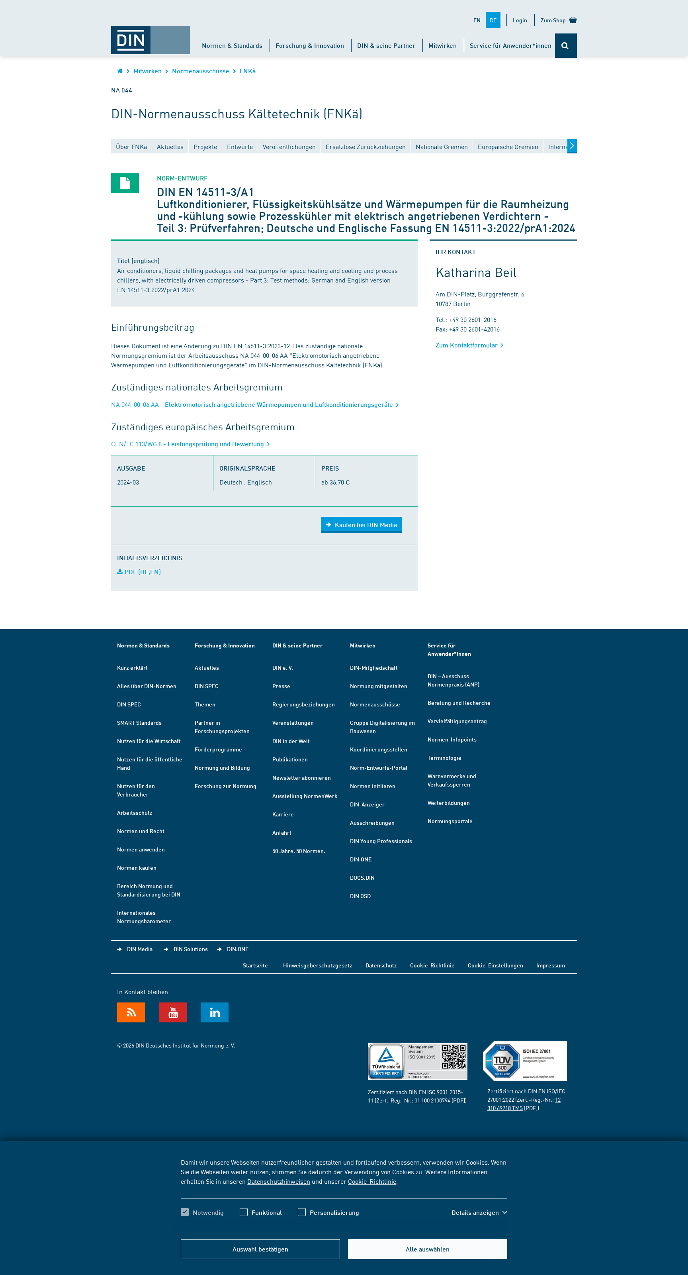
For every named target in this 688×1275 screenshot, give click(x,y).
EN (477, 20)
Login (520, 20)
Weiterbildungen (449, 802)
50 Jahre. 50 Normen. (298, 850)
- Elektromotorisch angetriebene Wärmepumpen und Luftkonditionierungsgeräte (253, 404)
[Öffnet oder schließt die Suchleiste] (566, 45)
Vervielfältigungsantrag (457, 720)
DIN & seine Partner (386, 45)
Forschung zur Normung (225, 785)
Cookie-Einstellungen (495, 965)
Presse (281, 685)
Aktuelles (207, 667)
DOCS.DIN (362, 877)
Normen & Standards (232, 45)
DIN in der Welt (291, 740)
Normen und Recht (140, 830)
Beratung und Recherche (459, 702)
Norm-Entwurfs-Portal (378, 767)
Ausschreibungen (372, 822)
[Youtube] (173, 1012)
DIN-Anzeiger (367, 804)
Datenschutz (381, 965)
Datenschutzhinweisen (278, 1181)
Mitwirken (442, 45)
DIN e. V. (282, 667)
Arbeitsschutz (134, 812)
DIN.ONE (360, 859)
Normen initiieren (372, 785)
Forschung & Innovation (310, 45)
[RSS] (131, 1012)
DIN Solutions (191, 948)
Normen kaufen (136, 867)
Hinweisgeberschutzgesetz (317, 965)
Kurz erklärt (132, 667)
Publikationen (290, 759)
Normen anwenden (141, 849)
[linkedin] (215, 1012)
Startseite (255, 965)
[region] (344, 1194)
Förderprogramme (218, 749)
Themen (205, 704)
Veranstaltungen (293, 722)
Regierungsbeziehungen (303, 704)
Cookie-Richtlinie (372, 1181)
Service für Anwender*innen (510, 45)
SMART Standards (139, 722)
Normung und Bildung (222, 767)
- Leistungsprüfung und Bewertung (188, 443)
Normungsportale (450, 820)
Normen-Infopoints (452, 739)
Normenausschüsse (200, 71)
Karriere (283, 814)
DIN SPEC (129, 704)
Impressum (550, 965)
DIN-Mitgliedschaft (374, 667)
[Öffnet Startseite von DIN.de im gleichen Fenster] (150, 36)
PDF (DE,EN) (142, 571)
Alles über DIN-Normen (146, 685)
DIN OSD (360, 895)
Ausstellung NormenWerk (305, 795)
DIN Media (139, 948)
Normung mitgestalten (378, 685)
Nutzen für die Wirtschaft (149, 740)
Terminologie (444, 757)
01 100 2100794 (432, 1100)
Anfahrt (281, 832)
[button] (479, 1212)
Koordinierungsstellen (378, 749)
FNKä (248, 71)
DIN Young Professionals (381, 840)
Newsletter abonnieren (301, 777)
